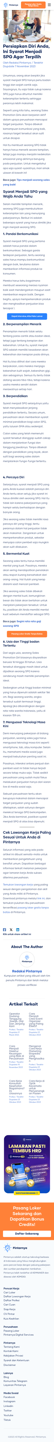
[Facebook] (4, 929)
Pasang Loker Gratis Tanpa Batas (27, 634)
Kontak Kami (11, 1351)
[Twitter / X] (11, 929)
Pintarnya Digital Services (19, 1335)
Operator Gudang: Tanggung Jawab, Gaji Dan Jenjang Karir (17, 1020)
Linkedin (8, 1406)
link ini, (41, 898)
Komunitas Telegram (15, 1381)
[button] (50, 5)
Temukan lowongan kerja (18, 885)
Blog (6, 1377)
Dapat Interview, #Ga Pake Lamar (27, 316)
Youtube (8, 1415)
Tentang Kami (12, 1347)
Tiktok (7, 1420)
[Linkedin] (17, 929)
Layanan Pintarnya (15, 1385)
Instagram (9, 1401)
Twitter (8, 1410)
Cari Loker (9, 1292)
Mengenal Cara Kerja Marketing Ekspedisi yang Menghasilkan (36, 1053)
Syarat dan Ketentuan (16, 1360)
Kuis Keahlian (11, 1319)
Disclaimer (10, 1365)
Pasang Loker (11, 1331)
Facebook (9, 1397)
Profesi (12, 1030)
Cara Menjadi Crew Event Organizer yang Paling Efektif (36, 1020)
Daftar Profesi (12, 1300)
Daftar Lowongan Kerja (17, 1296)
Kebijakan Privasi (13, 1355)
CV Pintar (9, 1314)
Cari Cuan (9, 1304)
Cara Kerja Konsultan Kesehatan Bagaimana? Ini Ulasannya (16, 1087)
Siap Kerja (9, 1309)
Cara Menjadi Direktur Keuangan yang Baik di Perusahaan (16, 1052)
